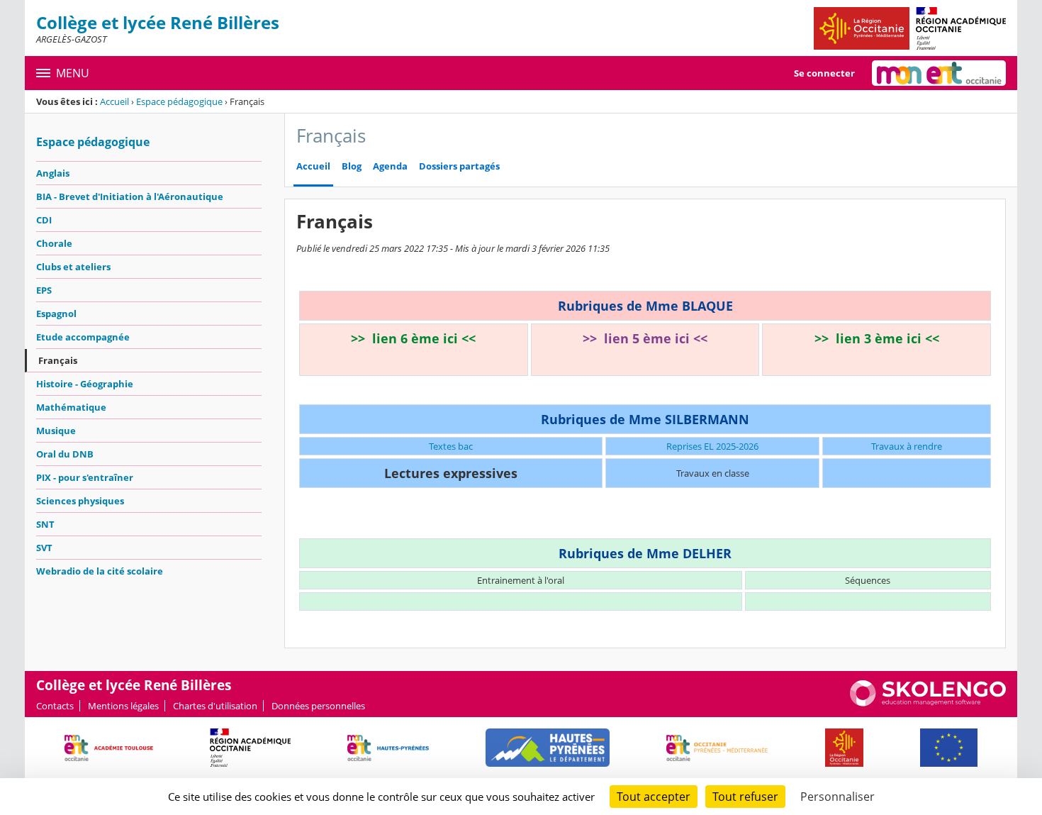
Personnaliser (837, 796)
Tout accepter (653, 796)
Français (57, 360)
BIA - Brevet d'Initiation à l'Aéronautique (129, 196)
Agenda (390, 166)
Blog (352, 166)
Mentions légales (123, 705)
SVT (44, 547)
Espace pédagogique (179, 101)
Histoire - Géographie (84, 383)
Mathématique (71, 407)
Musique (56, 430)
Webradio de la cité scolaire (99, 571)
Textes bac (451, 446)
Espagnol (56, 313)
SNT (45, 524)
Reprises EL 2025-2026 (712, 446)
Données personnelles (318, 705)
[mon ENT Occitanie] (939, 73)
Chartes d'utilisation (215, 705)
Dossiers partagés (459, 166)
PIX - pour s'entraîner (84, 477)
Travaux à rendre (906, 446)
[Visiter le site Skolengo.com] (928, 703)
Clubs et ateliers (73, 266)
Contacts (55, 705)
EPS (44, 290)
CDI (44, 220)
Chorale (54, 243)
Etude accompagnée (83, 337)
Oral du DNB (65, 454)
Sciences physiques (80, 500)
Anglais (52, 173)
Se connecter (824, 73)
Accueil (114, 101)
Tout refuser (745, 796)
